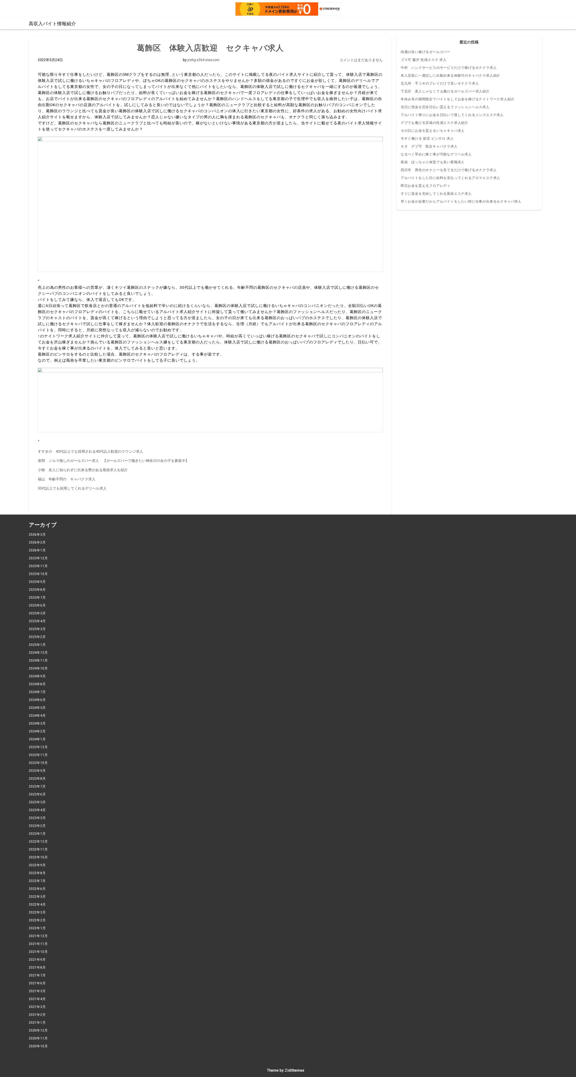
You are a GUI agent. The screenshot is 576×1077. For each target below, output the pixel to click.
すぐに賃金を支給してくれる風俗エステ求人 (436, 194)
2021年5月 (37, 991)
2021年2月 (37, 1015)
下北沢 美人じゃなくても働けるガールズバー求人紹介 (445, 91)
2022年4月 (37, 904)
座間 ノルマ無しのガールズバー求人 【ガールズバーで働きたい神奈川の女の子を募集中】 (113, 461)
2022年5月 (37, 897)
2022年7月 (37, 881)
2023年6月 (37, 794)
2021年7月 (37, 975)
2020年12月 (38, 1030)
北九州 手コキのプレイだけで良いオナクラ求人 (440, 83)
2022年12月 (38, 842)
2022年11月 (38, 849)
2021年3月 (37, 1007)
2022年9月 (37, 865)
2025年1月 (37, 645)
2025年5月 (37, 613)
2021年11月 (38, 944)
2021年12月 (38, 936)
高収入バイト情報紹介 (52, 23)
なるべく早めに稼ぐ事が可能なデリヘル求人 (436, 154)
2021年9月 (37, 960)
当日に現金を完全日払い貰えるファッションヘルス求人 (445, 107)
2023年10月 (38, 763)
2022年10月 (38, 857)
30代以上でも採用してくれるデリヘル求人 (72, 488)
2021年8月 (37, 967)
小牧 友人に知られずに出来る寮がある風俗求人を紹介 (83, 470)
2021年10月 (38, 952)
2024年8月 (37, 684)
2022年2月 (37, 920)
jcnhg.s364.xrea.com (203, 60)
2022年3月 (37, 912)
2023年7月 (37, 786)
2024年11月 (38, 660)
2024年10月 (38, 668)
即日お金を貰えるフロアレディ (425, 186)
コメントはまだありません (361, 60)
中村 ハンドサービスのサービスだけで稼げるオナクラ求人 (449, 68)
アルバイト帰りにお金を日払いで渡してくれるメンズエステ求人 (452, 115)
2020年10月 (38, 1046)
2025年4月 (37, 621)
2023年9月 (37, 771)
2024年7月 (37, 692)
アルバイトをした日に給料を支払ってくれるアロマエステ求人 (450, 178)
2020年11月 (38, 1038)
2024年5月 (37, 708)
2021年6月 (37, 983)
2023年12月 (38, 747)
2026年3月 (37, 535)
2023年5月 (37, 802)
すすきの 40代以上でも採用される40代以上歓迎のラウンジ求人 (90, 451)
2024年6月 (37, 700)
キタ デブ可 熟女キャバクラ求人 (429, 146)
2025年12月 (38, 558)
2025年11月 (38, 566)
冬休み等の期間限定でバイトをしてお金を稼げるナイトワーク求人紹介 (458, 99)
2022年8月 (37, 873)
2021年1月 (37, 1023)
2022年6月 (37, 889)
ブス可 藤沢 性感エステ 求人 (424, 60)
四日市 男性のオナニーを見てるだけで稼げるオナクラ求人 (449, 170)
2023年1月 (37, 834)
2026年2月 (37, 542)
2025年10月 (38, 574)
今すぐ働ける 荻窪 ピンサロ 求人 (427, 139)
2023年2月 (37, 826)
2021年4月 (37, 999)
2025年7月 (37, 598)
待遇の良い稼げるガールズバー (425, 52)
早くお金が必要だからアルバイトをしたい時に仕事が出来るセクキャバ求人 (461, 201)
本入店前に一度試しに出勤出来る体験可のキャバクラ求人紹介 (450, 76)
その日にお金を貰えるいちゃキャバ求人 (433, 131)
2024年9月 (37, 676)
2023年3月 (37, 818)
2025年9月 (37, 582)
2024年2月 (37, 731)
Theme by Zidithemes (285, 1070)
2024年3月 (37, 723)
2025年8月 (37, 590)
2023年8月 (37, 779)
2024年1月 (37, 739)
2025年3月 (37, 629)
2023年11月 (38, 755)
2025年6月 (37, 605)
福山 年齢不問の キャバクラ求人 (66, 479)
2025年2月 (37, 637)
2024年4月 (37, 716)
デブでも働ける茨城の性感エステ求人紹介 (434, 123)
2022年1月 (37, 928)
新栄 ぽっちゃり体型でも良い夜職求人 (433, 162)
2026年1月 (37, 550)
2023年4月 (37, 810)
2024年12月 (38, 653)
